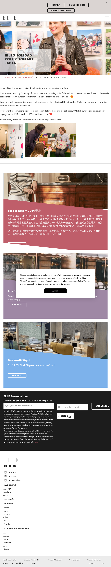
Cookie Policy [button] (77, 281)
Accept (55, 291)
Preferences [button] (65, 284)
